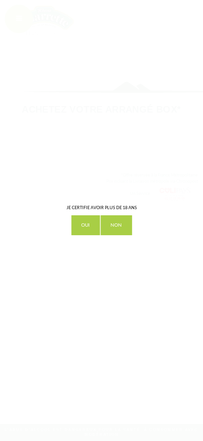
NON (116, 225)
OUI (85, 225)
